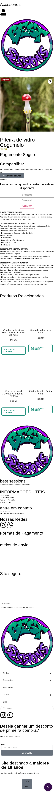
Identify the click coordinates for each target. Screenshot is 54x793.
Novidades (25, 170)
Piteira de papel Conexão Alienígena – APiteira (13, 393)
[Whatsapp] (10, 524)
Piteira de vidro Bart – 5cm (40, 392)
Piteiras (40, 170)
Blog (5, 702)
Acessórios (10, 4)
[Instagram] (3, 524)
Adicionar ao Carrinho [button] (10, 351)
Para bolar (33, 170)
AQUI (45, 284)
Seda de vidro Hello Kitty (40, 331)
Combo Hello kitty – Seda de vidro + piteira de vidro (13, 332)
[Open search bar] (27, 8)
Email (3, 744)
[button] (50, 81)
